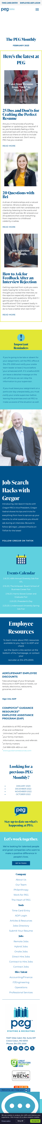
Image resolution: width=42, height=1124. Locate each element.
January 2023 (23, 786)
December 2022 (23, 789)
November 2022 (23, 791)
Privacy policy (6, 1121)
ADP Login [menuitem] (21, 915)
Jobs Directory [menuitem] (21, 925)
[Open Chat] (20, 1107)
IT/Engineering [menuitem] (21, 982)
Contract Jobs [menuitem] (21, 966)
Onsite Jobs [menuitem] (21, 951)
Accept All (35, 1121)
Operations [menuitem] (21, 987)
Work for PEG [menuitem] (21, 894)
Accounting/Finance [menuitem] (21, 977)
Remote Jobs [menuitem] (21, 941)
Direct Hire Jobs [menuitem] (21, 956)
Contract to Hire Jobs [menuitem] (21, 961)
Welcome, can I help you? (12, 1090)
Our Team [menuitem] (21, 884)
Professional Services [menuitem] (21, 992)
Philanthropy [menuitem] (21, 889)
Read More (9, 146)
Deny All (20, 1121)
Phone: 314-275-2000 (16, 1043)
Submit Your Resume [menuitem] (21, 930)
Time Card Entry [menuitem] (21, 910)
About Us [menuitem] (21, 879)
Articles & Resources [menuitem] (21, 920)
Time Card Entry (10, 3)
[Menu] (37, 9)
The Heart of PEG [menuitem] (21, 900)
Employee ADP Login (30, 3)
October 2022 (23, 794)
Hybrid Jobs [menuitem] (21, 946)
